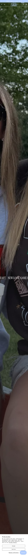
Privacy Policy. (13, 542)
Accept (13, 546)
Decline (14, 549)
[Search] (4, 4)
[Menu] (1, 4)
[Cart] (26, 4)
